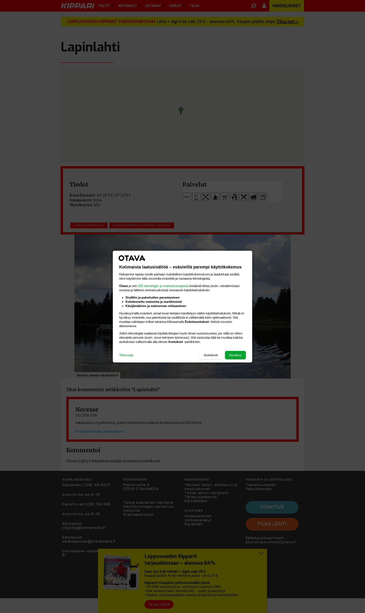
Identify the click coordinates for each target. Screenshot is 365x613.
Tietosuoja (126, 355)
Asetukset (211, 355)
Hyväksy (235, 355)
